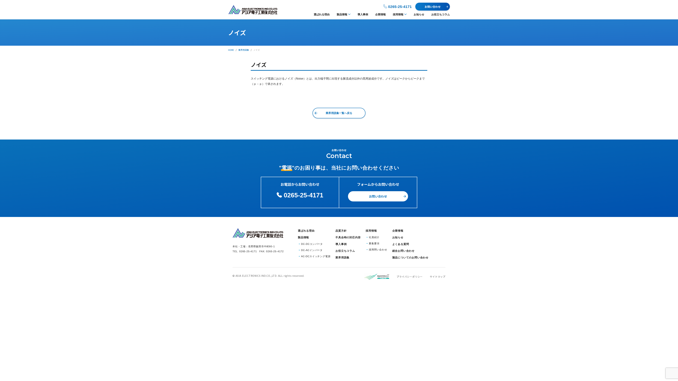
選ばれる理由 (322, 14)
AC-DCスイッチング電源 (315, 256)
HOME (231, 49)
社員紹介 (374, 237)
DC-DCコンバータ (312, 244)
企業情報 (380, 14)
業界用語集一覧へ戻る (339, 112)
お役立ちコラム (440, 14)
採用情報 (398, 14)
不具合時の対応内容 (348, 237)
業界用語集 (243, 49)
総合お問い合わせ (403, 250)
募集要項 (374, 243)
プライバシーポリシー (410, 276)
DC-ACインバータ (312, 250)
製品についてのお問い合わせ (410, 257)
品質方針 (341, 230)
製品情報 (342, 14)
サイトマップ (437, 276)
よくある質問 (400, 244)
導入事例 (363, 14)
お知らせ (419, 14)
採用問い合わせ (378, 249)
